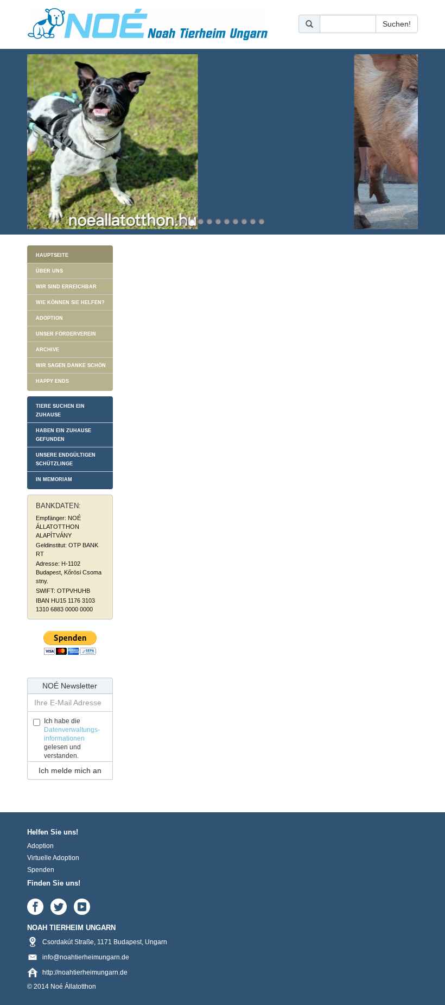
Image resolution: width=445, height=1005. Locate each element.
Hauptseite (52, 255)
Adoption (49, 318)
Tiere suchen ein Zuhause (60, 410)
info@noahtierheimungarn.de (85, 957)
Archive (47, 349)
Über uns (49, 271)
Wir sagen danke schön (71, 365)
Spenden (40, 870)
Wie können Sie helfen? (70, 302)
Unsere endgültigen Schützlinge (66, 459)
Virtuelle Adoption (53, 858)
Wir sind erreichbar (66, 286)
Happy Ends (52, 381)
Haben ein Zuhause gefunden (63, 435)
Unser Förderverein (66, 334)
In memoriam (54, 479)
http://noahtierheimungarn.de (85, 972)
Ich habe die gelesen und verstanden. (72, 738)
